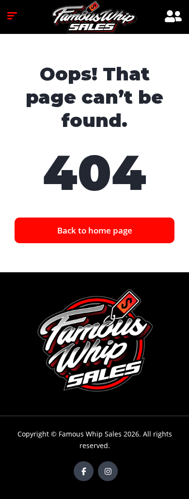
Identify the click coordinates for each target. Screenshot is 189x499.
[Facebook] (84, 471)
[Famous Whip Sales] (94, 17)
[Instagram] (108, 471)
